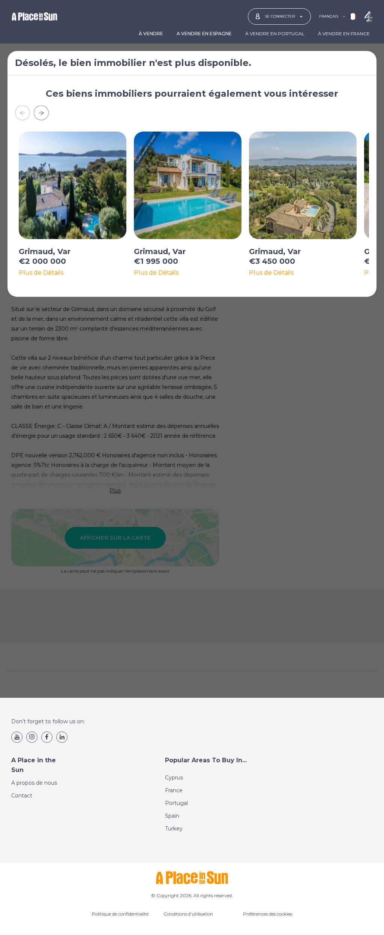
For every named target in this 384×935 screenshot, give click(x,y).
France (174, 790)
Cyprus (174, 777)
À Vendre (151, 33)
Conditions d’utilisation (188, 914)
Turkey (174, 828)
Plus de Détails (41, 273)
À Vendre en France (344, 33)
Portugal (176, 803)
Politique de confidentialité (120, 914)
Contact (21, 795)
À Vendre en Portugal (274, 33)
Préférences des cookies (267, 914)
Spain (172, 815)
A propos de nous (34, 782)
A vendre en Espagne (204, 33)
